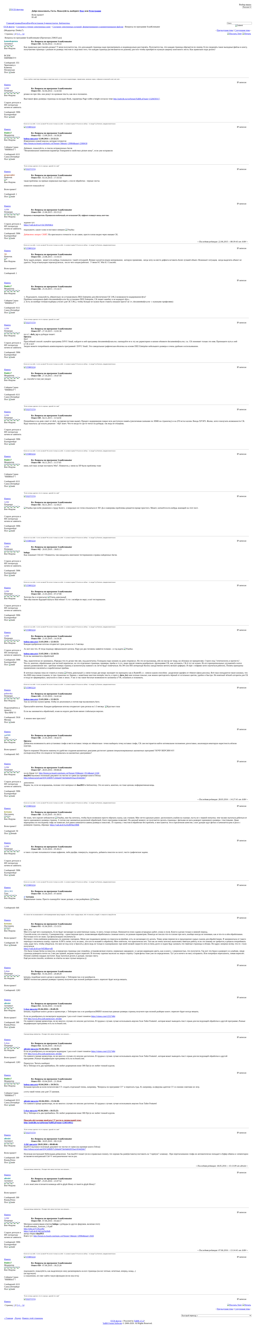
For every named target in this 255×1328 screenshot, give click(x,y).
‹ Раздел (17, 1318)
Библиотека (64, 23)
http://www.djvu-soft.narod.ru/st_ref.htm (45, 1019)
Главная (10, 23)
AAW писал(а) (30, 1144)
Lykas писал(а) (31, 1009)
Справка (17, 23)
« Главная (8, 1318)
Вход (82, 11)
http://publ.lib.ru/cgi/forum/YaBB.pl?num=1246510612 (48, 1122)
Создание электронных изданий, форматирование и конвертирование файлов (87, 27)
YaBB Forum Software (112, 1323)
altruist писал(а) (31, 1049)
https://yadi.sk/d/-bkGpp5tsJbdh (37, 1231)
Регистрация (95, 11)
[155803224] (29, 127)
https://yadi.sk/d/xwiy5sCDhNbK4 (38, 225)
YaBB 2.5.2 (139, 1321)
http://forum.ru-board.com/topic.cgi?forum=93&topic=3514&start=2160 (69, 773)
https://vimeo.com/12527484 (103, 1016)
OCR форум (9, 27)
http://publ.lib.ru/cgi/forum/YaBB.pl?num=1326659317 (136, 99)
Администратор (51, 23)
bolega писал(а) (31, 139)
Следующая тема (242, 30)
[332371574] (29, 169)
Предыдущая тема (225, 30)
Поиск (24, 23)
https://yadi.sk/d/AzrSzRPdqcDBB (64, 825)
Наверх (7, 85)
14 (23, 34)
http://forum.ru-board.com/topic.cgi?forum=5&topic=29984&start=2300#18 (55, 143)
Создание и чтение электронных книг (33, 27)
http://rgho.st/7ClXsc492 (34, 1229)
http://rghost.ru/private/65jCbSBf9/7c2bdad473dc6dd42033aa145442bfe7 (55, 778)
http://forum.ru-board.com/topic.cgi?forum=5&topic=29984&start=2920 (63, 1236)
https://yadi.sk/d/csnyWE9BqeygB (38, 948)
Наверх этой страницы (32, 1318)
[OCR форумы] (16, 9)
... (21, 34)
